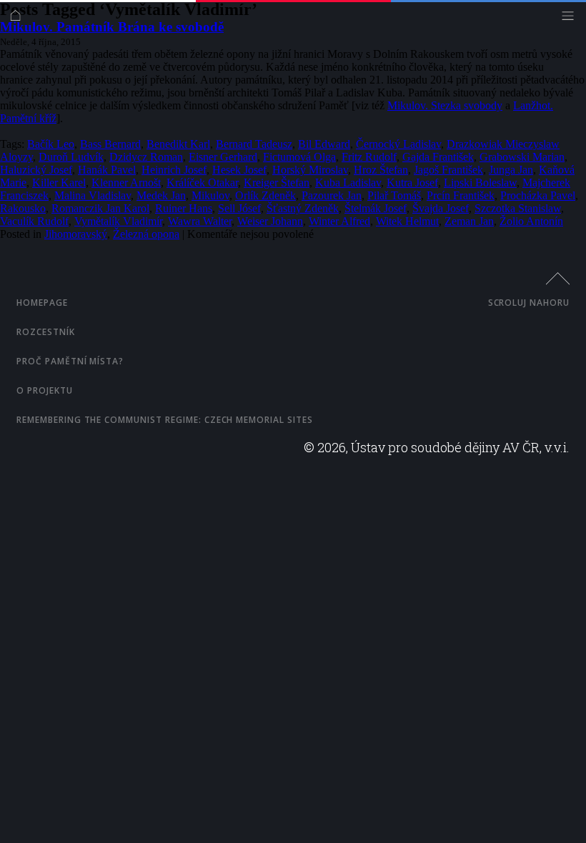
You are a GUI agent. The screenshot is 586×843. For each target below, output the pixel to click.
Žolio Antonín (531, 221)
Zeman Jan (469, 221)
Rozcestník (45, 332)
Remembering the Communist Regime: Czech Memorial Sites (164, 420)
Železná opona (146, 234)
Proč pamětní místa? (70, 361)
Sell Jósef (239, 208)
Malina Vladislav (92, 195)
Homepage (42, 302)
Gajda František (438, 157)
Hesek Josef (239, 170)
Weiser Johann (270, 221)
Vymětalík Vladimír (118, 221)
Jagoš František (448, 170)
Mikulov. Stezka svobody (444, 105)
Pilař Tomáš (394, 195)
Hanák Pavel (107, 170)
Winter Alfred (339, 221)
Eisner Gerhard (223, 157)
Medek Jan (161, 195)
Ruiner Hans (183, 208)
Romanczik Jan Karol (100, 208)
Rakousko (23, 208)
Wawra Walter (200, 221)
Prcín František (461, 195)
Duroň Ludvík (71, 157)
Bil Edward (324, 144)
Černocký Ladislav (398, 144)
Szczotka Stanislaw (518, 208)
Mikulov (210, 195)
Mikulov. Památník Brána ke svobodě (112, 26)
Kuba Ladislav (348, 182)
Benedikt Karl (178, 144)
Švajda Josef (440, 208)
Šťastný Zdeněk (303, 208)
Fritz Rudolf (369, 157)
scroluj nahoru (529, 302)
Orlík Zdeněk (265, 195)
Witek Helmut (407, 221)
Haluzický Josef (36, 170)
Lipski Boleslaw (480, 182)
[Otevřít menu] (571, 19)
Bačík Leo (50, 144)
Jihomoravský (75, 234)
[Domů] (19, 19)
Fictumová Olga (299, 157)
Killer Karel (59, 182)
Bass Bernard (110, 144)
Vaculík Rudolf (34, 221)
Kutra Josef (412, 182)
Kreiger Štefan (276, 182)
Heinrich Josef (174, 170)
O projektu (44, 390)
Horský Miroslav (310, 170)
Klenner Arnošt (126, 182)
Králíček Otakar (202, 182)
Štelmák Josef (375, 208)
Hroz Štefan (381, 170)
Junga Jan (511, 170)
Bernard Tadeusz (254, 144)
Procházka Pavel (537, 195)
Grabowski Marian (522, 157)
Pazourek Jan (332, 195)
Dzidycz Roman (146, 157)
